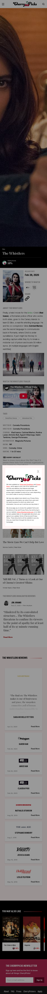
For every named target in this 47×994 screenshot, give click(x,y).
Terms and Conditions (26, 484)
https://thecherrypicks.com (25, 512)
